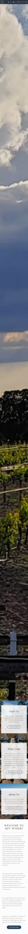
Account (11, 1)
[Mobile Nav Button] (2, 2)
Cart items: (23, 1)
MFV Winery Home (14, 350)
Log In (16, 1)
